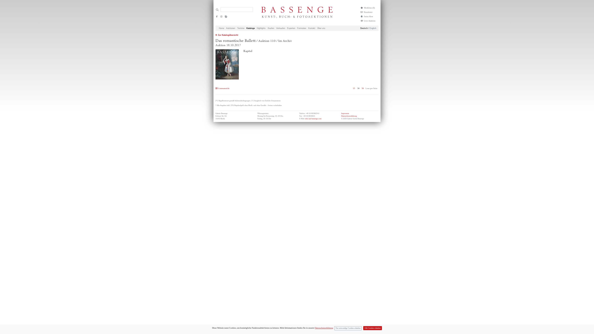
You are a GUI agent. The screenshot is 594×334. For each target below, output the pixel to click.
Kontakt (311, 28)
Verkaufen (280, 28)
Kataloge (250, 28)
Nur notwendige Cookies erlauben (348, 328)
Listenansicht (223, 88)
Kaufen (271, 28)
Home (221, 28)
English (373, 28)
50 (363, 88)
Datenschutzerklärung (349, 116)
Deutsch (364, 28)
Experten (291, 28)
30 (358, 88)
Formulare (301, 28)
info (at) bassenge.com (313, 119)
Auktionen (230, 28)
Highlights (261, 28)
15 (354, 88)
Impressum (345, 113)
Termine (240, 28)
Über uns (321, 28)
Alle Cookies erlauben (372, 328)
